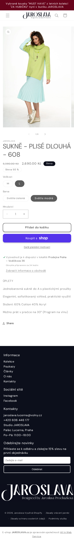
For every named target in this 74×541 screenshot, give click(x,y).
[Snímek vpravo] (45, 134)
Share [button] (10, 323)
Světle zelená (18, 199)
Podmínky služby (58, 518)
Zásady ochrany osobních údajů (28, 518)
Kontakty (10, 381)
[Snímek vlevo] (29, 134)
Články (8, 371)
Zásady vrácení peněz (57, 513)
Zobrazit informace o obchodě (26, 270)
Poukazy (9, 366)
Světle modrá (44, 198)
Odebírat (37, 469)
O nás (8, 376)
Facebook (10, 401)
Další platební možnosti (37, 247)
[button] (7, 15)
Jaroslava (19, 513)
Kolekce (9, 361)
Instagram (11, 396)
